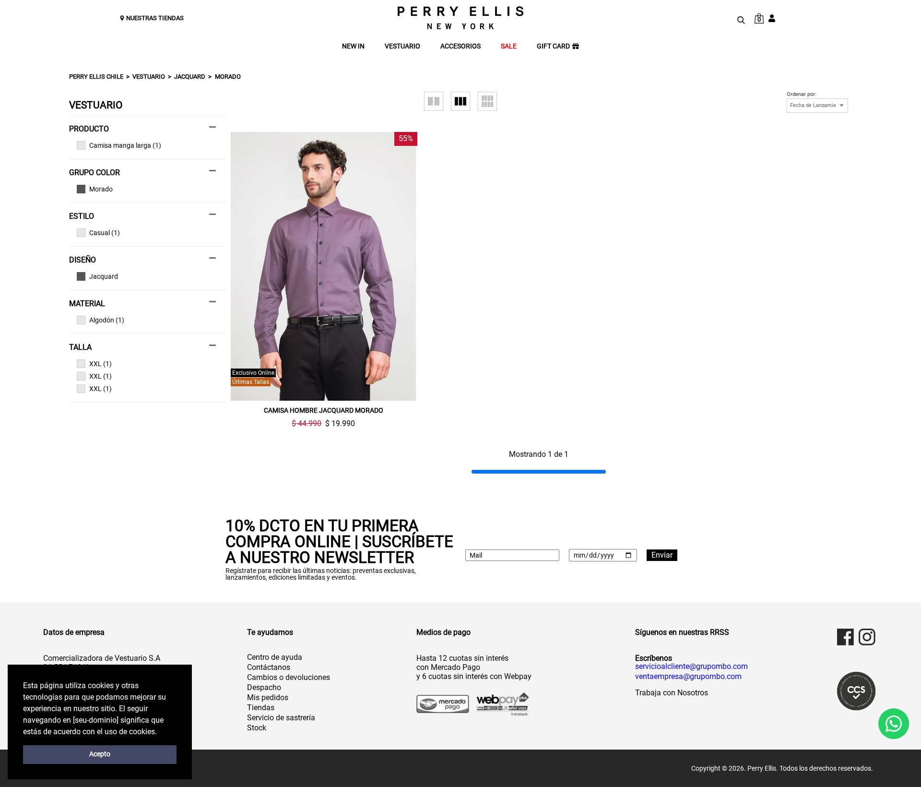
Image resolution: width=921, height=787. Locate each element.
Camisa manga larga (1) (125, 145)
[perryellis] (460, 18)
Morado (228, 76)
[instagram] (867, 637)
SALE (509, 46)
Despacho (264, 687)
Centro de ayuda (274, 657)
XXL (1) (100, 364)
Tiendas (260, 707)
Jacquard (189, 76)
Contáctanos (268, 667)
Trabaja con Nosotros (671, 692)
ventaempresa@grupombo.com (688, 676)
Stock (256, 727)
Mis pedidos (267, 697)
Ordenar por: (801, 94)
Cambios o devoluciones (288, 677)
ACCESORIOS (460, 46)
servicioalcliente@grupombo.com (691, 666)
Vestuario (148, 76)
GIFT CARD (553, 46)
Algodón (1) (106, 320)
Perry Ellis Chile (96, 76)
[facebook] (845, 637)
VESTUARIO (402, 46)
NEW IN (353, 46)
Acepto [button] (99, 754)
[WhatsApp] (893, 723)
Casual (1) (104, 233)
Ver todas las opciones (142, 189)
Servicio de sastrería (281, 717)
